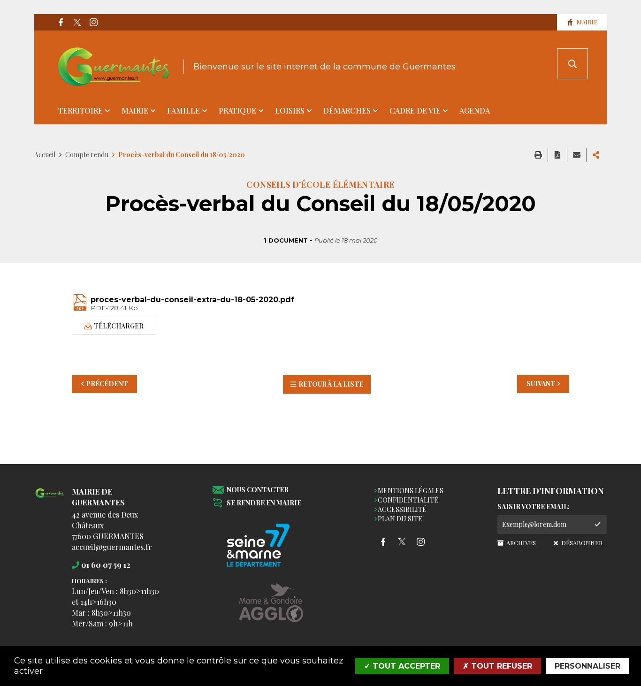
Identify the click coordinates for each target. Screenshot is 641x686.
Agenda (474, 110)
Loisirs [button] (290, 110)
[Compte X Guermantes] (76, 22)
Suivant (541, 383)
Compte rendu (86, 154)
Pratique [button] (237, 110)
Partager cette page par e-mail (576, 155)
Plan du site (400, 518)
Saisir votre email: (533, 507)
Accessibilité (402, 509)
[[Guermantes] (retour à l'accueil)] (49, 498)
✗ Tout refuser (497, 666)
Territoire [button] (80, 110)
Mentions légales (410, 490)
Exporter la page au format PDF (557, 155)
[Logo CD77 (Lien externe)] (271, 546)
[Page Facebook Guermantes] (60, 22)
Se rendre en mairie (264, 503)
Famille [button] (183, 110)
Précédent (107, 383)
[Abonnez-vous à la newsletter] (597, 524)
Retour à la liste (330, 384)
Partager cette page (596, 155)
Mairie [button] (135, 110)
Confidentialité (408, 499)
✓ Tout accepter (402, 666)
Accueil (44, 154)
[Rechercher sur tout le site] (572, 63)
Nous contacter (258, 490)
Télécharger (119, 325)
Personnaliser (587, 666)
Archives (520, 543)
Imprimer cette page (538, 155)
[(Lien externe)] (271, 609)
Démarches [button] (347, 110)
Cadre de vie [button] (415, 110)
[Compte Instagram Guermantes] (93, 22)
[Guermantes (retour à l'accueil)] (113, 66)
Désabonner (581, 543)
